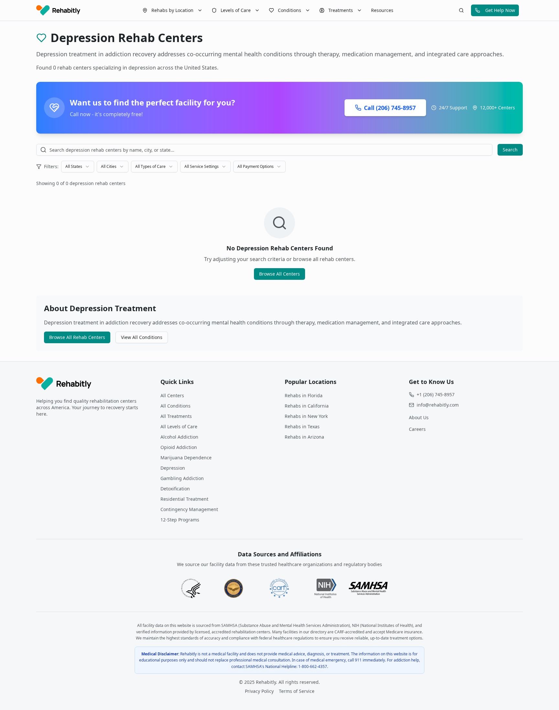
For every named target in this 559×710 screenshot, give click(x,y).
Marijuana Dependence (186, 457)
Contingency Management (189, 509)
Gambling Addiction (182, 478)
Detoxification (175, 489)
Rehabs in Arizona (304, 437)
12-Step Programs (179, 520)
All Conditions (175, 406)
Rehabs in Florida (304, 395)
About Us (419, 417)
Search (510, 150)
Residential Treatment (184, 499)
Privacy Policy (259, 691)
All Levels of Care (178, 426)
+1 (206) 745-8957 (436, 394)
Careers (417, 429)
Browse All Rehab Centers (77, 337)
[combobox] (77, 166)
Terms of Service (296, 691)
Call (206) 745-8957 (390, 108)
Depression (172, 468)
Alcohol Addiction (179, 437)
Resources (382, 10)
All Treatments (176, 416)
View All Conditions (141, 337)
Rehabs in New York (306, 416)
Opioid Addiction (178, 447)
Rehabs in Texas (302, 426)
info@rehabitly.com (438, 405)
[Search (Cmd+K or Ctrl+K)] (461, 10)
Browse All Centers (279, 274)
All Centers (172, 395)
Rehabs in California (307, 406)
